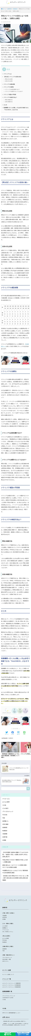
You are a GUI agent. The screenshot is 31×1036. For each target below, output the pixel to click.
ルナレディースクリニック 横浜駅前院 (11, 987)
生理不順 (4, 837)
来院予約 (8, 1034)
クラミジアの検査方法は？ (10, 97)
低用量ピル (5, 821)
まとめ (5, 104)
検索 (28, 788)
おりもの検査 (5, 938)
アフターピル (6, 798)
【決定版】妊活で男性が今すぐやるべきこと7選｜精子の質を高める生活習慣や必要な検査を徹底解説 (15, 878)
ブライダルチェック (7, 811)
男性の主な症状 (8, 79)
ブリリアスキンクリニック (8, 995)
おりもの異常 (6, 802)
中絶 (3, 818)
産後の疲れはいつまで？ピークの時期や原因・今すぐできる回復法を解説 (15, 866)
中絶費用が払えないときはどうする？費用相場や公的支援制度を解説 (15, 871)
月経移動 (4, 833)
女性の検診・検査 (6, 959)
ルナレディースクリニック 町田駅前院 (11, 985)
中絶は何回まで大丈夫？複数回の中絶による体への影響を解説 (15, 861)
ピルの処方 (5, 808)
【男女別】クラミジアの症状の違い (13, 76)
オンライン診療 (24, 1034)
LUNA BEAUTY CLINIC (7, 997)
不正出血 (4, 814)
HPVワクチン (5, 961)
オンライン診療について (8, 974)
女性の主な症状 (8, 81)
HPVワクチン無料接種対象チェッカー (11, 1012)
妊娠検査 (4, 827)
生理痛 (4, 840)
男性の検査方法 (8, 99)
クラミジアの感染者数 (9, 84)
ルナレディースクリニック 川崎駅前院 (11, 983)
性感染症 (11, 738)
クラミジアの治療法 (9, 87)
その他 (4, 805)
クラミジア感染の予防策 (10, 94)
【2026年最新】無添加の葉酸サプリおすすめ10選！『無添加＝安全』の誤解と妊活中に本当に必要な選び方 (15, 854)
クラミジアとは (8, 73)
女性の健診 (5, 824)
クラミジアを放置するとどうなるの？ (14, 91)
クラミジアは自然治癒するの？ (12, 89)
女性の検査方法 (8, 101)
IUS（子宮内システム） (8, 931)
